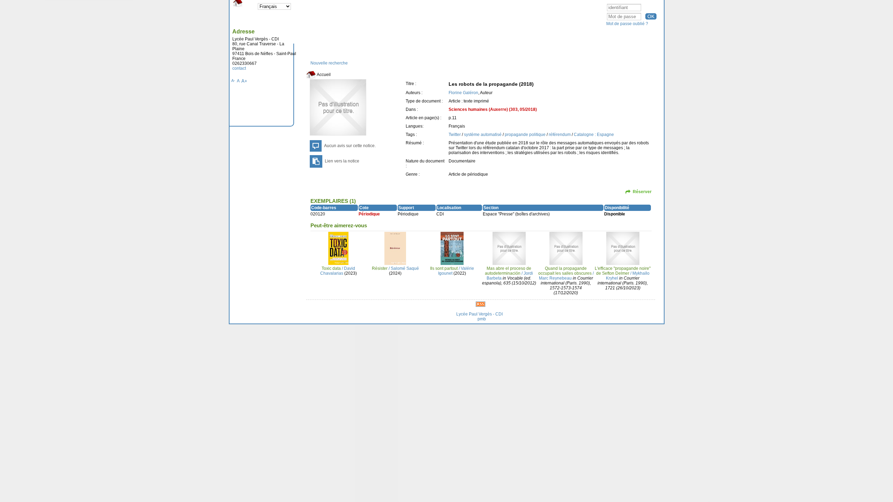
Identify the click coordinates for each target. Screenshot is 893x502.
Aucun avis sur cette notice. (350, 145)
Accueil (323, 74)
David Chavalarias (337, 271)
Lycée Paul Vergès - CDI (479, 314)
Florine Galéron (463, 92)
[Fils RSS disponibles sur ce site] (480, 304)
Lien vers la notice (342, 161)
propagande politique (526, 134)
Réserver (642, 191)
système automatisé (483, 134)
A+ (244, 81)
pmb (482, 319)
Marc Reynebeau (555, 278)
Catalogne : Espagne (594, 134)
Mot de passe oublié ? (627, 23)
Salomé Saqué (405, 268)
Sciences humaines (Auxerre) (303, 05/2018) (493, 109)
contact (239, 68)
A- (233, 80)
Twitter (455, 134)
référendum (560, 134)
